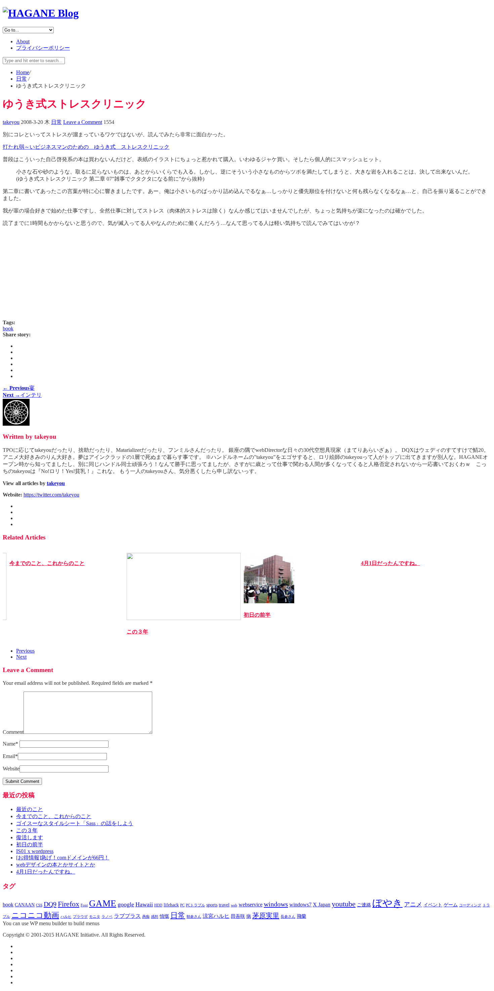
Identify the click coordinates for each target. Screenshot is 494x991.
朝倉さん (194, 916)
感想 (154, 916)
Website (11, 768)
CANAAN (25, 904)
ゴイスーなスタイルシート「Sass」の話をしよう (74, 823)
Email (10, 756)
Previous (25, 651)
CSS (39, 905)
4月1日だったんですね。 (390, 563)
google (126, 904)
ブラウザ (80, 916)
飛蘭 (301, 916)
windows (276, 904)
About (23, 41)
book (8, 328)
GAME (102, 903)
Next (21, 657)
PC (182, 905)
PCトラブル (195, 905)
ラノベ (107, 916)
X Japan (321, 904)
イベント (432, 904)
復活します (29, 837)
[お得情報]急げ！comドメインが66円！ (62, 857)
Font (84, 905)
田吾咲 (238, 916)
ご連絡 (364, 904)
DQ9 (50, 904)
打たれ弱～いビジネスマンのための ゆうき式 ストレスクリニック (86, 147)
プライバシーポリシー (43, 48)
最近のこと (29, 809)
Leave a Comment (82, 122)
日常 (56, 122)
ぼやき (387, 903)
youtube (344, 904)
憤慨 (164, 916)
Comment (13, 732)
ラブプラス (127, 916)
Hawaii (144, 904)
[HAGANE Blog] (41, 13)
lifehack (171, 904)
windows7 (300, 904)
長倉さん (288, 916)
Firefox (68, 904)
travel (224, 904)
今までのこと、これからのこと (47, 563)
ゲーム (451, 904)
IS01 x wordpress (34, 851)
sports (211, 904)
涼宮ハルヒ (216, 916)
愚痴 (146, 916)
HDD (158, 905)
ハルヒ (66, 916)
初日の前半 (257, 615)
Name (10, 744)
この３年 (137, 631)
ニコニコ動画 (35, 915)
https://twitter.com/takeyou (51, 495)
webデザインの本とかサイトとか (55, 864)
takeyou (11, 122)
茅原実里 (265, 915)
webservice (250, 904)
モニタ (94, 916)
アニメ (413, 904)
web (234, 905)
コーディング (470, 905)
